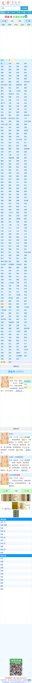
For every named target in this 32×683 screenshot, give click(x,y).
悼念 (17, 94)
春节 (17, 88)
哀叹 (10, 66)
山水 (10, 231)
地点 (17, 97)
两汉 (25, 182)
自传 (25, 356)
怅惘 (17, 78)
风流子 (11, 434)
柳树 (17, 185)
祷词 (2, 94)
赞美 (17, 337)
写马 (17, 289)
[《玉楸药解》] (21, 509)
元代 (10, 331)
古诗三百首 (27, 121)
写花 (10, 286)
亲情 (25, 216)
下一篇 (28, 21)
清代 (10, 219)
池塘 (2, 82)
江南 (10, 155)
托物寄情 (11, 264)
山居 (25, 228)
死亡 (10, 252)
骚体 (25, 225)
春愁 (2, 88)
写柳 (10, 289)
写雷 (2, 289)
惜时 (17, 273)
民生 (10, 194)
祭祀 (17, 152)
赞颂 (25, 337)
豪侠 (2, 136)
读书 (25, 100)
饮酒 (2, 313)
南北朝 (26, 200)
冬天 (17, 100)
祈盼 (25, 212)
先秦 (2, 279)
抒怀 (10, 246)
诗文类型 (27, 381)
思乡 (25, 249)
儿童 (17, 103)
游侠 (10, 325)
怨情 (10, 334)
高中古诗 (3, 118)
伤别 (25, 231)
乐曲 (2, 176)
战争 (3, 25)
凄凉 (17, 212)
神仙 (17, 237)
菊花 (25, 161)
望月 (2, 267)
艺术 (10, 310)
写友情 (18, 295)
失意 (17, 240)
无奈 (10, 270)
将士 (25, 155)
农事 (10, 206)
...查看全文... (19, 391)
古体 (10, 124)
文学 (2, 270)
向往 (25, 279)
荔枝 (2, 182)
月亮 (2, 337)
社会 (1, 558)
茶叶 (10, 78)
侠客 (10, 276)
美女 (2, 191)
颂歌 (25, 255)
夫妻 (10, 109)
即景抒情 (26, 149)
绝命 (17, 164)
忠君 (2, 353)
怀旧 (2, 142)
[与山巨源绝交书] (22, 501)
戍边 (22, 25)
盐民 (25, 301)
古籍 (8, 12)
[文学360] (16, 3)
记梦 (2, 152)
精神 (2, 161)
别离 (2, 78)
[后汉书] (10, 501)
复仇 (10, 112)
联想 (10, 182)
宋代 (2, 255)
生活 (25, 237)
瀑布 (2, 212)
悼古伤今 (11, 94)
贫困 (10, 209)
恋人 (17, 182)
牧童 (2, 200)
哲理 (10, 347)
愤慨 (2, 106)
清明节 (18, 219)
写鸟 (25, 289)
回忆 (17, 146)
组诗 (17, 359)
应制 (2, 316)
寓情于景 (26, 328)
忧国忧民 (11, 322)
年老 (17, 203)
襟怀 (25, 158)
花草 (10, 139)
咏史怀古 (3, 319)
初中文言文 (4, 85)
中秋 (17, 349)
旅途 (17, 188)
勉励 (17, 191)
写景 (17, 286)
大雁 (10, 91)
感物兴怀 (26, 115)
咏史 (25, 316)
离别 (17, 176)
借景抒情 (11, 158)
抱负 (25, 69)
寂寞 (25, 152)
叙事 (10, 301)
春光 (10, 88)
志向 (10, 349)
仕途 (17, 243)
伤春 (2, 234)
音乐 (25, 310)
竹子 (25, 353)
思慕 (10, 249)
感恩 (17, 112)
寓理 (10, 328)
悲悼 (10, 72)
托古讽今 (3, 264)
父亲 (25, 109)
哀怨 (17, 66)
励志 (25, 179)
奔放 (10, 76)
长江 (25, 343)
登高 (2, 97)
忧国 (2, 322)
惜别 (2, 273)
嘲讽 (25, 78)
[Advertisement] (16, 43)
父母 (17, 109)
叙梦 (2, 301)
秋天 (10, 222)
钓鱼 (10, 100)
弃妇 (10, 216)
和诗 (17, 136)
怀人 (25, 142)
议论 (17, 310)
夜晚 (10, 307)
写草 (17, 283)
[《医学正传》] (7, 509)
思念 (17, 249)
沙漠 (2, 228)
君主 (17, 167)
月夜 (10, 337)
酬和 (10, 82)
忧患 (17, 322)
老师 (10, 173)
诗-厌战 (3, 362)
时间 (10, 243)
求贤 (25, 222)
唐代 (25, 258)
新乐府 (11, 298)
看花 (25, 167)
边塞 (25, 76)
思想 (2, 252)
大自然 (18, 91)
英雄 (25, 313)
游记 (2, 325)
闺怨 (10, 130)
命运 (10, 197)
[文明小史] (16, 501)
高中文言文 (12, 118)
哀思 (2, 66)
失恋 (10, 240)
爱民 (2, 69)
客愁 (10, 170)
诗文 (2, 12)
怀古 (25, 139)
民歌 (25, 191)
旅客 (10, 188)
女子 (25, 206)
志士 (2, 349)
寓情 (17, 328)
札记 (25, 340)
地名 (25, 97)
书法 (2, 246)
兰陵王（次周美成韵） (16, 457)
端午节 (3, 103)
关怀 (10, 127)
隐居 (10, 313)
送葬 (17, 255)
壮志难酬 (19, 356)
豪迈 (17, 133)
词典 (24, 12)
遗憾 (17, 307)
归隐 (25, 127)
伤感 (10, 234)
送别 (10, 255)
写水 (17, 292)
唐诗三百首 (4, 261)
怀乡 (2, 146)
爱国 (25, 66)
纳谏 (17, 200)
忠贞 (10, 353)
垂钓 (25, 85)
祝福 (2, 356)
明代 (2, 197)
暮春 (10, 200)
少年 (25, 234)
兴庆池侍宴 (14, 475)
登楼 (10, 97)
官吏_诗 (2, 549)
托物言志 (19, 264)
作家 (29, 12)
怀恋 (10, 142)
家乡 (2, 155)
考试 (2, 170)
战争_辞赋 (3, 525)
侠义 (17, 276)
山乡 (17, 231)
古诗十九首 (4, 124)
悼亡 (25, 94)
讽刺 (25, 106)
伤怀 (17, 234)
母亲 (17, 197)
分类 (12, 21)
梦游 (10, 191)
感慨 (2, 115)
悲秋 (25, 72)
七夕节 (11, 212)
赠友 (17, 340)
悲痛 (2, 76)
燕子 (25, 304)
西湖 (25, 270)
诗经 (25, 240)
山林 (2, 231)
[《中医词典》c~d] (15, 509)
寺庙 (17, 252)
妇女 (2, 112)
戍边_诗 (2, 543)
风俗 (17, 106)
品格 (17, 209)
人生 (17, 225)
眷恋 (10, 164)
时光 (2, 243)
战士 (10, 343)
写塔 (25, 292)
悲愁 (2, 72)
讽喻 (2, 109)
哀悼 (10, 63)
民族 (25, 194)
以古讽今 (26, 307)
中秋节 (26, 349)
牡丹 (25, 197)
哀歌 (17, 63)
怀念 (17, 142)
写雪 (2, 295)
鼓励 (17, 124)
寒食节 (26, 130)
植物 (25, 347)
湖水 (2, 139)
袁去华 (16, 460)
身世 (2, 237)
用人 (25, 319)
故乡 (2, 127)
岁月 (10, 258)
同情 (25, 261)
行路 (2, 133)
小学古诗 (11, 283)
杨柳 (2, 307)
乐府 (17, 173)
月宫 (17, 334)
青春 (2, 219)
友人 (25, 325)
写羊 (10, 295)
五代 (17, 270)
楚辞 (10, 85)
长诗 (2, 347)
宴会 (10, 304)
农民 (2, 206)
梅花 (25, 188)
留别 (2, 185)
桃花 (10, 261)
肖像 (2, 283)
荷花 (25, 136)
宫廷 (2, 121)
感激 (25, 112)
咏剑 (17, 316)
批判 (2, 209)
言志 (17, 301)
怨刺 (25, 331)
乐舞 (10, 176)
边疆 (17, 76)
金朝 (17, 158)
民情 (2, 194)
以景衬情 (3, 310)
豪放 (10, 133)
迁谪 (17, 216)
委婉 (10, 267)
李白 (10, 179)
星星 (17, 298)
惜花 (10, 273)
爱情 (10, 69)
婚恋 (25, 146)
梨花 (2, 179)
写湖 (2, 286)
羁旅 (10, 149)
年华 (10, 203)
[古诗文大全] (5, 387)
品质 (25, 209)
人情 (10, 225)
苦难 (25, 170)
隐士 (17, 313)
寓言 (2, 331)
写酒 (25, 286)
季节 (10, 152)
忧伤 (25, 322)
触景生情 (19, 85)
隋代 (2, 258)
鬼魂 (17, 130)
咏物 (10, 319)
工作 (25, 118)
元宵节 (18, 331)
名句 (13, 12)
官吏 (28, 25)
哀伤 (25, 63)
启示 (2, 216)
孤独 (17, 121)
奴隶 (17, 206)
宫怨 (10, 121)
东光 (11, 377)
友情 (17, 325)
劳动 (2, 173)
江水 (17, 155)
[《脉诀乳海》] (27, 509)
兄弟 (25, 298)
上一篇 (4, 21)
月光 (25, 334)
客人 (17, 170)
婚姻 (2, 149)
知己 (17, 347)
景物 (17, 161)
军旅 (9, 25)
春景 (25, 88)
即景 (17, 149)
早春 (2, 340)
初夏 (17, 82)
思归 (2, 249)
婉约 (25, 264)
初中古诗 (26, 82)
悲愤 (17, 72)
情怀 (25, 219)
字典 (18, 12)
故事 (25, 124)
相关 (20, 21)
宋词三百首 (27, 252)
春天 (2, 91)
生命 (2, 240)
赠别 (10, 340)
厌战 (16, 25)
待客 (25, 91)
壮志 (10, 356)
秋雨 (17, 222)
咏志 (17, 319)
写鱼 (25, 295)
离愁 (25, 176)
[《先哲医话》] (16, 517)
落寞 (2, 188)
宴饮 (17, 304)
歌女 (17, 118)
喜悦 (2, 276)
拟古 (2, 203)
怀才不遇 (19, 139)
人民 (2, 225)
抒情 (17, 246)
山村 (17, 228)
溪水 (25, 273)
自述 (10, 359)
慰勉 (17, 267)
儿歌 (10, 103)
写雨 (2, 298)
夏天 (25, 276)
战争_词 (2, 522)
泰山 (17, 258)
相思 (17, 279)
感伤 (10, 115)
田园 (17, 261)
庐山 (25, 185)
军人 (2, 167)
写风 (25, 283)
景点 (10, 161)
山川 (10, 228)
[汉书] (28, 501)
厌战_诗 (2, 537)
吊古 (2, 100)
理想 (17, 179)
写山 (10, 292)
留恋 (10, 185)
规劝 (2, 130)
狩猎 (25, 243)
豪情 (25, 133)
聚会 (2, 164)
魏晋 (25, 267)
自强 (2, 359)
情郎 (2, 222)
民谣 (17, 194)
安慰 (17, 69)
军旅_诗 (2, 531)
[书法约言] (4, 501)
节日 (2, 158)
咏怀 (10, 316)
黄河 (10, 146)
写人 (2, 292)
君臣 (10, 167)
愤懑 (10, 106)
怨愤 (2, 334)
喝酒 (10, 136)
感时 (17, 115)
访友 (25, 103)
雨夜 (2, 328)
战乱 (2, 343)
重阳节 (18, 353)
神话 (10, 237)
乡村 (10, 279)
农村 (25, 203)
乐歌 (25, 173)
